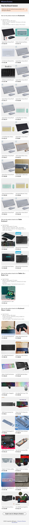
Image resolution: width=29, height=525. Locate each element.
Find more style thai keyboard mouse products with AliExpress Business (13, 10)
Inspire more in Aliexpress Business (14, 513)
